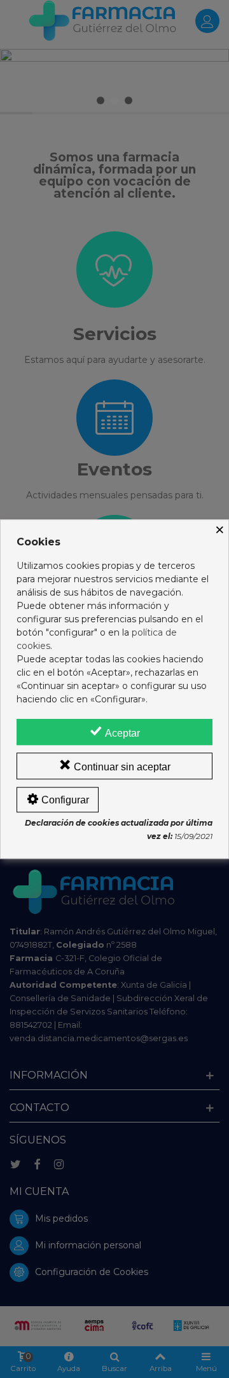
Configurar (64, 800)
